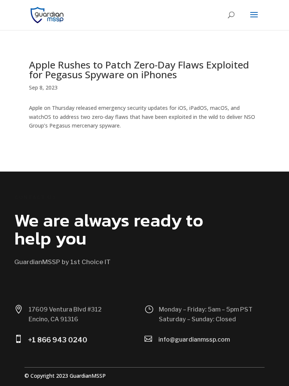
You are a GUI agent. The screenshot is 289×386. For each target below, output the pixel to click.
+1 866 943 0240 (57, 340)
